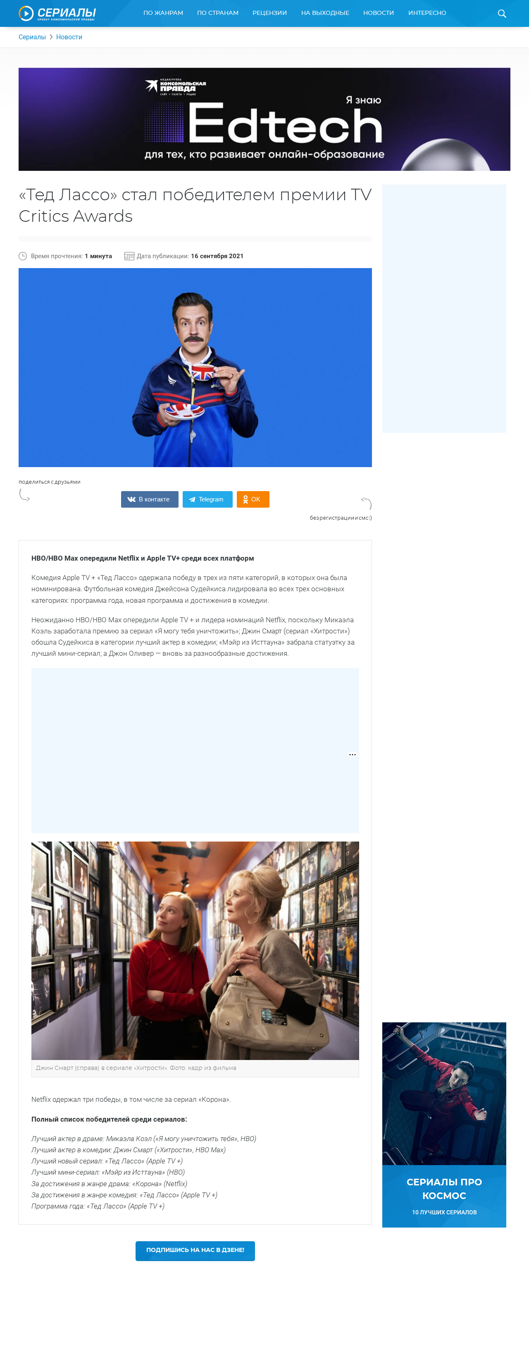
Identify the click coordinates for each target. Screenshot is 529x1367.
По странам (217, 13)
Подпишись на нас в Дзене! (195, 1250)
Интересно (427, 13)
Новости (378, 13)
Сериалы (32, 37)
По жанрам (163, 13)
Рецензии (270, 13)
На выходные (325, 13)
